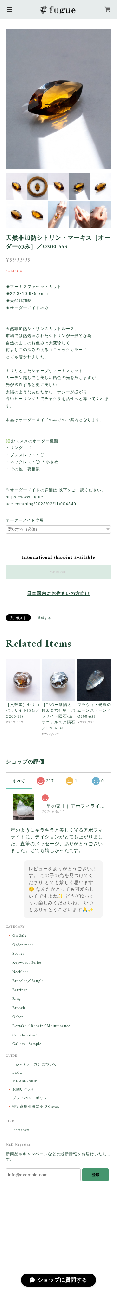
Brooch (18, 1007)
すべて (19, 781)
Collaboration (24, 1035)
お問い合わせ (24, 1089)
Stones (18, 953)
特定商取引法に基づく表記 (35, 1106)
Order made (23, 944)
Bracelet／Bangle (28, 980)
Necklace (20, 971)
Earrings (20, 989)
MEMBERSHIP (24, 1081)
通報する (44, 618)
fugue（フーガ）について (34, 1064)
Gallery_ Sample (26, 1043)
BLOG (17, 1073)
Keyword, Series (27, 962)
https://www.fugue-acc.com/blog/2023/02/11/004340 (41, 501)
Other (17, 1016)
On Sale (19, 935)
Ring (16, 998)
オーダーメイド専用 (25, 520)
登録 (95, 1175)
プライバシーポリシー (31, 1098)
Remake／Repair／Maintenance (41, 1025)
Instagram (21, 1130)
